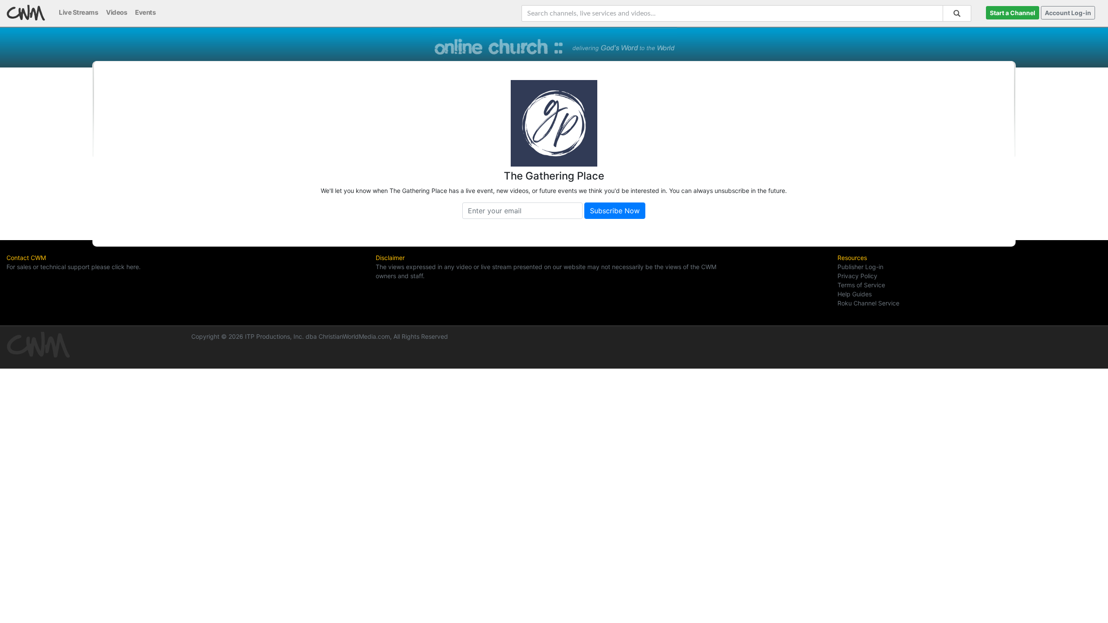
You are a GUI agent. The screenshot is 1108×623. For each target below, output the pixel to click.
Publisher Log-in (860, 266)
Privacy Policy (857, 275)
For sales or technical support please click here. (73, 266)
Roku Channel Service (868, 303)
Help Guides (854, 294)
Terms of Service (861, 285)
